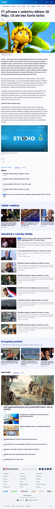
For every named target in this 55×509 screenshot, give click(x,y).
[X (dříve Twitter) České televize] (48, 469)
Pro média (22, 473)
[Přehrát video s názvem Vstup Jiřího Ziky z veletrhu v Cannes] (24, 138)
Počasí (21, 481)
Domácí (24, 6)
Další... (38, 6)
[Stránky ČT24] (5, 491)
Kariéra (38, 481)
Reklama (5, 476)
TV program (6, 473)
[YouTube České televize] (45, 469)
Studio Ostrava (23, 479)
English (13, 506)
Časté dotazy (6, 487)
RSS (51, 506)
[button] (24, 138)
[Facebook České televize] (42, 469)
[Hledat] (47, 2)
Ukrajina (13, 6)
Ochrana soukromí (20, 506)
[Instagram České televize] (40, 469)
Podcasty (38, 479)
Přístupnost (27, 506)
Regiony (33, 6)
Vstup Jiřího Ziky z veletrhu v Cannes (8, 153)
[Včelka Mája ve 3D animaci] (27, 37)
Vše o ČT (22, 487)
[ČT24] (4, 2)
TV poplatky (22, 476)
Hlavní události (6, 6)
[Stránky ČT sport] (14, 491)
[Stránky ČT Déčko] (34, 491)
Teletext (5, 479)
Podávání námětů (24, 484)
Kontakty (38, 487)
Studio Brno (39, 476)
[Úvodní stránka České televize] (10, 469)
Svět (29, 6)
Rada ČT (5, 481)
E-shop (5, 484)
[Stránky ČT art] (41, 491)
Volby (18, 6)
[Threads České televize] (51, 469)
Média (3, 161)
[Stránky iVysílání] (24, 491)
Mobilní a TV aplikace (41, 484)
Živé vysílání (39, 473)
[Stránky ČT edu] (49, 491)
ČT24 (2, 19)
